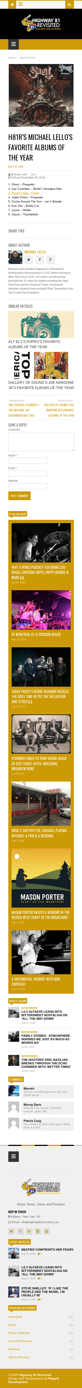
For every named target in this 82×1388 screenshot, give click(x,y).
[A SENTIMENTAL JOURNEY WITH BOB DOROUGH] (41, 952)
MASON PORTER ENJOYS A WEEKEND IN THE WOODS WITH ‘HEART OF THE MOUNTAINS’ (40, 915)
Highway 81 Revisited (35, 1375)
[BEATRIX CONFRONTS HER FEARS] (13, 1253)
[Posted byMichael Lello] (15, 263)
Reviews (40, 1349)
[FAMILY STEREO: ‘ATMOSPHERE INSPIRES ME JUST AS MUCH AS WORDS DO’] (13, 1036)
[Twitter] (28, 259)
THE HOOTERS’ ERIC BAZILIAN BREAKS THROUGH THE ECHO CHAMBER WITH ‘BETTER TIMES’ (46, 1063)
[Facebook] (39, 259)
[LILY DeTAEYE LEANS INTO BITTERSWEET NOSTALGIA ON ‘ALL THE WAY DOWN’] (13, 1012)
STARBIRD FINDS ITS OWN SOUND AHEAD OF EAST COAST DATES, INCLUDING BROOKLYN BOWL (39, 763)
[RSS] (29, 1231)
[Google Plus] (50, 259)
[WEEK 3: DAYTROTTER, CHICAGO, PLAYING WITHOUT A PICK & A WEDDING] (41, 804)
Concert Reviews (40, 1341)
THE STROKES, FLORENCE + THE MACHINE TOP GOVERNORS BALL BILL (24, 409)
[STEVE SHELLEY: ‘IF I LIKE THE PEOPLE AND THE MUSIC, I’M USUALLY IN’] (13, 1292)
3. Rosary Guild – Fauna (23, 193)
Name (12, 455)
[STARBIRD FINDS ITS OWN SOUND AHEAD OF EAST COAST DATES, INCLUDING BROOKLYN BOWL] (41, 734)
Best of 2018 (15, 166)
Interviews (29, 1008)
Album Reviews (40, 1357)
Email (11, 468)
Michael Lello (35, 252)
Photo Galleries (40, 1333)
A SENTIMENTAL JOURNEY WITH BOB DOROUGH (36, 981)
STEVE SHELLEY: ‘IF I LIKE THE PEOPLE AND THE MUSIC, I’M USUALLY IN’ (44, 1292)
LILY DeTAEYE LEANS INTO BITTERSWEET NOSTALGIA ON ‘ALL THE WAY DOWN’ (44, 1015)
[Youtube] (46, 1231)
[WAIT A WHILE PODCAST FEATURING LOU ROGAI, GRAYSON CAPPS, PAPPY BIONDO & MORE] (41, 542)
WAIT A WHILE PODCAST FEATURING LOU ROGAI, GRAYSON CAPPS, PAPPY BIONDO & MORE (40, 572)
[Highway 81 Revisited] (41, 30)
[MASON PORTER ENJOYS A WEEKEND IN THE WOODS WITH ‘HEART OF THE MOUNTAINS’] (41, 878)
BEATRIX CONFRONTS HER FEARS (47, 1249)
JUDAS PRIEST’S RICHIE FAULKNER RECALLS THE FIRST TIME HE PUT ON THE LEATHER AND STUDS (40, 696)
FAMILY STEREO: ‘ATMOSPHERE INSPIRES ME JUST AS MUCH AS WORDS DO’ (45, 1039)
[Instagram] (38, 1231)
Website (13, 480)
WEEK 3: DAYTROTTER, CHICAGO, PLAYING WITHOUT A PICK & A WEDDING (39, 833)
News (40, 1325)
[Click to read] (41, 324)
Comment (14, 429)
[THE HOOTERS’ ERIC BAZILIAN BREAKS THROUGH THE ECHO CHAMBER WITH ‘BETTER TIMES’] (13, 1060)
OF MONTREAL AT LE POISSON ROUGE (37, 634)
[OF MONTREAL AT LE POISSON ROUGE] (41, 610)
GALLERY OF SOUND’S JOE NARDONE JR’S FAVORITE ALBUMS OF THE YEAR (59, 409)
